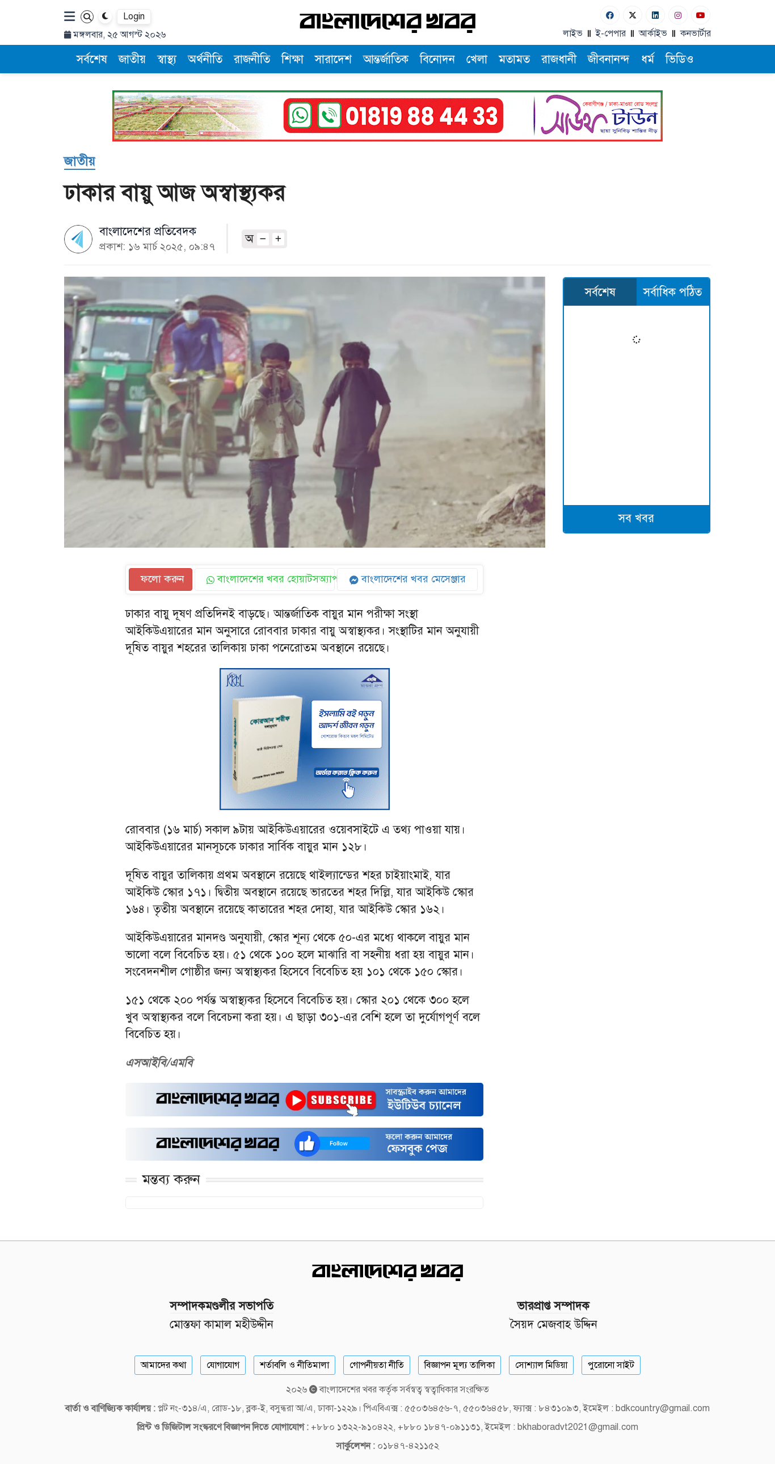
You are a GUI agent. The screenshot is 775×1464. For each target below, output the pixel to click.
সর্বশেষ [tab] (600, 292)
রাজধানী (558, 59)
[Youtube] (700, 15)
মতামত (514, 59)
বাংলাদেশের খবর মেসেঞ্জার (412, 579)
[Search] (87, 16)
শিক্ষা (292, 59)
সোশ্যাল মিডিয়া (541, 1365)
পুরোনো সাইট (611, 1365)
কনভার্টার (695, 33)
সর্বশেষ (92, 59)
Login (134, 16)
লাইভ (573, 33)
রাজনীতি (252, 59)
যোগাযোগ (223, 1365)
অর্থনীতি (205, 59)
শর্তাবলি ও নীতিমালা (294, 1365)
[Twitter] (632, 15)
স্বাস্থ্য (166, 59)
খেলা (476, 59)
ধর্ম (647, 59)
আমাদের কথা (163, 1365)
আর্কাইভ (653, 33)
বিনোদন (437, 59)
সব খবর (636, 518)
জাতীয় (132, 59)
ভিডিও (680, 59)
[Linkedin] (655, 15)
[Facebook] (610, 15)
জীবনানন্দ (609, 59)
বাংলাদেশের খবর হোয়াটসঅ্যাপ (274, 579)
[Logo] (387, 22)
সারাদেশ (333, 59)
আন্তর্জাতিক (385, 59)
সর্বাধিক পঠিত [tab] (672, 292)
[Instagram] (678, 15)
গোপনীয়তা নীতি (376, 1365)
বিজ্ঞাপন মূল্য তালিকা (459, 1365)
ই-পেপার (611, 33)
